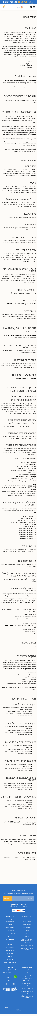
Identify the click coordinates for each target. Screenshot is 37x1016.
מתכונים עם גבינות (10, 933)
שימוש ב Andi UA (25, 76)
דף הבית (10, 919)
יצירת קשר (10, 942)
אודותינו (10, 936)
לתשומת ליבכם (27, 853)
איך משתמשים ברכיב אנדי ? (19, 111)
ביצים (27, 919)
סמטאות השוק (27, 927)
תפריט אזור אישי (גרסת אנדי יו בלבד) (19, 329)
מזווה (27, 933)
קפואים (27, 930)
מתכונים (10, 924)
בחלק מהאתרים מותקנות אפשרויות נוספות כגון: (21, 389)
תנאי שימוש (10, 953)
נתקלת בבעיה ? (26, 656)
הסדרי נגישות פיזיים (24, 698)
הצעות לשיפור (27, 835)
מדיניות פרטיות (10, 950)
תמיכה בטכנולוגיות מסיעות (20, 96)
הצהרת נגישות (10, 947)
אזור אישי (9, 956)
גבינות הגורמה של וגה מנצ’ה (27, 949)
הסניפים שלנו (10, 939)
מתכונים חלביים (9, 927)
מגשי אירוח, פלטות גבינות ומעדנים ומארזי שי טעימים (27, 940)
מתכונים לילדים (10, 930)
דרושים (10, 945)
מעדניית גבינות (27, 922)
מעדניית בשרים (27, 924)
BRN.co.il (18, 1010)
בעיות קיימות (28, 642)
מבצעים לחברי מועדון (27, 945)
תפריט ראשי (28, 160)
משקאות (27, 936)
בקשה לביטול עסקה (10, 962)
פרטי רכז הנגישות (25, 817)
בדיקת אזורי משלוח (10, 959)
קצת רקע (30, 27)
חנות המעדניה (10, 922)
